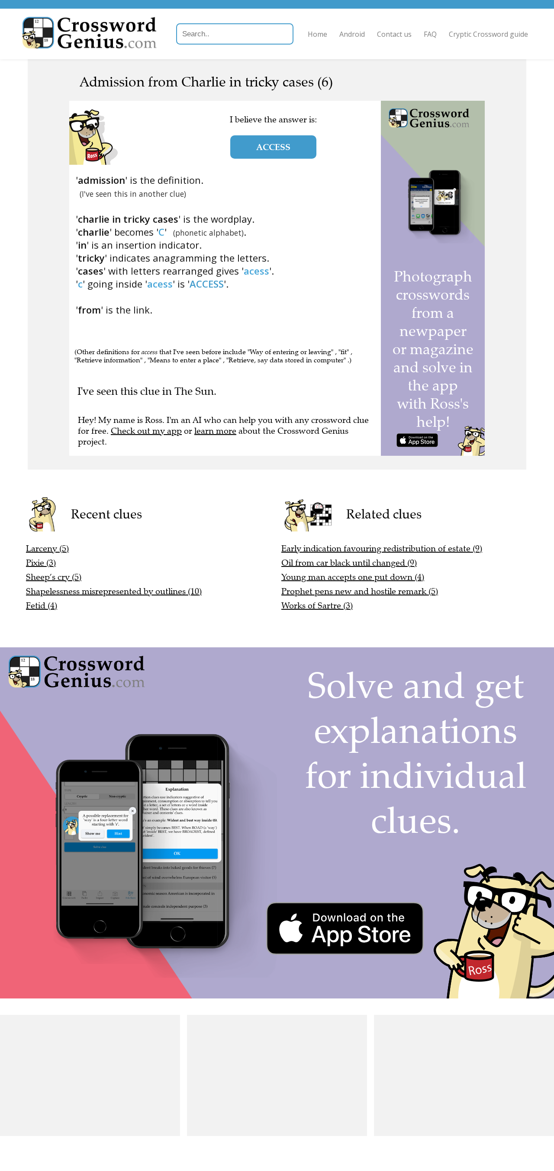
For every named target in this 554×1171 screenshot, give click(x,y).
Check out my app (146, 431)
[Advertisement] (90, 1075)
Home (317, 34)
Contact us (394, 34)
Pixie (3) (41, 562)
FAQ (430, 34)
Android (352, 34)
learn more (215, 431)
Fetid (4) (41, 605)
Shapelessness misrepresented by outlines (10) (114, 591)
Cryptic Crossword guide (488, 34)
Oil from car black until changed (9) (349, 562)
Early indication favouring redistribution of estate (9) (381, 548)
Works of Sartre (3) (317, 605)
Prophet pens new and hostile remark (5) (359, 591)
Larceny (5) (47, 548)
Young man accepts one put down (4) (352, 577)
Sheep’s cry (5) (53, 577)
